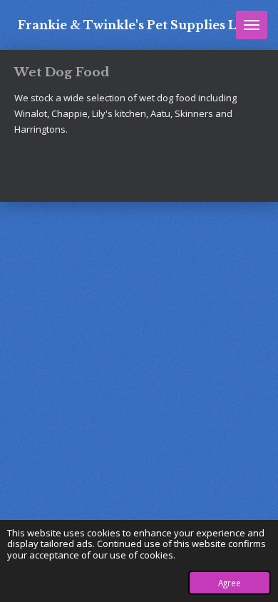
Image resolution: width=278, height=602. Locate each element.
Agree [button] (229, 582)
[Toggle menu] (251, 25)
